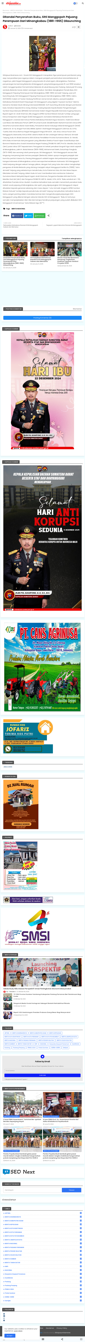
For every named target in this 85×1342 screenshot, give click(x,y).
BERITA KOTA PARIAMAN (31, 1037)
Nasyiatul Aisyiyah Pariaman (59, 1044)
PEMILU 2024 (32, 1048)
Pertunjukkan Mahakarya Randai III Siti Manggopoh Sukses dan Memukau (40, 259)
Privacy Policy (62, 1328)
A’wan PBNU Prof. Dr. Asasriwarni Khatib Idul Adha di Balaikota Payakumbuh (60, 1120)
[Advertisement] (43, 289)
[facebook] (4, 1314)
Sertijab (65, 1048)
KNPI (36, 1044)
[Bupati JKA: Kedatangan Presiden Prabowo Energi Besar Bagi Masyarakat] (7, 1015)
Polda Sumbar (43, 1048)
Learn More (18, 1331)
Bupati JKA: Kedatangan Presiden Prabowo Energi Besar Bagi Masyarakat (42, 1012)
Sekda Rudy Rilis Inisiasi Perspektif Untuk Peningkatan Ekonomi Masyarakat (37, 989)
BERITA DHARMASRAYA (19, 1033)
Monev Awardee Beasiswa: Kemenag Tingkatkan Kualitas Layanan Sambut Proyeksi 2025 (68, 260)
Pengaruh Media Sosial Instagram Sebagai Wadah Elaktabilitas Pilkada (42, 1003)
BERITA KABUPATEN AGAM (38, 1033)
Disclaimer (50, 1328)
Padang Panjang (19, 1048)
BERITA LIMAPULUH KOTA (69, 1037)
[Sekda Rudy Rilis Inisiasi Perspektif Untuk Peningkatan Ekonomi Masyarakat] (42, 972)
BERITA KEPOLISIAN (55, 1033)
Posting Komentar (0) (42, 318)
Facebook (18, 216)
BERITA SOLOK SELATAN (64, 1040)
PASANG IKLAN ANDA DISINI (72, 767)
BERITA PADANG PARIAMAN (27, 1040)
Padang (7, 1048)
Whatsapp (40, 216)
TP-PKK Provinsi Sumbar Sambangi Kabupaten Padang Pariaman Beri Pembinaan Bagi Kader (47, 995)
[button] (83, 3)
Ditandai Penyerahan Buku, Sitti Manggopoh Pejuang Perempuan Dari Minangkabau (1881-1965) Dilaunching (14, 261)
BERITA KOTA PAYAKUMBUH (50, 1037)
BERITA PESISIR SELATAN (46, 1040)
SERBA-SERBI (55, 1048)
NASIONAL (43, 1044)
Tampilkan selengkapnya (72, 238)
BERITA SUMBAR (10, 1044)
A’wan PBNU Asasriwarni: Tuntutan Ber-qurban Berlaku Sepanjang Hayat (22, 1120)
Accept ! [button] (10, 1336)
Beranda (6, 10)
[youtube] (4, 1316)
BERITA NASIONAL (17, 10)
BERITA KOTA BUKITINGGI (12, 1037)
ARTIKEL (7, 1033)
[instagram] (4, 1318)
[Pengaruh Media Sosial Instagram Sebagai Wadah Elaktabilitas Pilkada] (7, 1006)
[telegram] (4, 1320)
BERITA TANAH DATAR (25, 1044)
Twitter (29, 216)
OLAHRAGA (75, 1044)
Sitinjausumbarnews (62, 1333)
